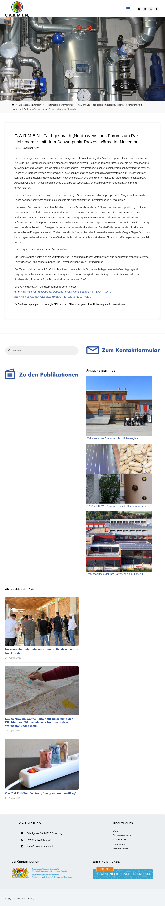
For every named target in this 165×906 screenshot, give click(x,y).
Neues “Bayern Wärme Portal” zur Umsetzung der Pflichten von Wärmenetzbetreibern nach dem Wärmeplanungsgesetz (39, 722)
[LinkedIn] (144, 8)
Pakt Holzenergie (97, 304)
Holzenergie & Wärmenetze (59, 105)
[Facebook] (156, 8)
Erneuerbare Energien (30, 105)
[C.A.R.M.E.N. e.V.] (17, 8)
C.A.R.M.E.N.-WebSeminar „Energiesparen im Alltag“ (41, 793)
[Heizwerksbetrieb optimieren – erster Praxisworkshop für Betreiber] (42, 621)
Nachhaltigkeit (78, 304)
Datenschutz (119, 839)
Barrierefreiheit (120, 848)
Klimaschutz (61, 304)
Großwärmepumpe (28, 304)
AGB (115, 831)
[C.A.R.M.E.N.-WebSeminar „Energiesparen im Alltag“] (42, 764)
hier (65, 249)
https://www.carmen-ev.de (40, 846)
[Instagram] (139, 8)
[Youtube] (150, 8)
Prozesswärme (116, 304)
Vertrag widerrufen (122, 835)
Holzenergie (46, 304)
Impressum (119, 844)
